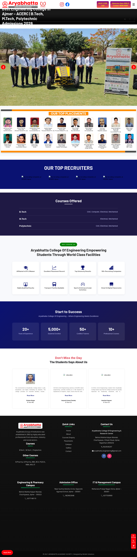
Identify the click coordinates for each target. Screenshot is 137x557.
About (68, 434)
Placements (68, 441)
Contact (69, 451)
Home (68, 431)
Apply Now (7, 552)
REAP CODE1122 (102, 4)
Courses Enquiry (68, 437)
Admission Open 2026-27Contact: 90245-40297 (120, 4)
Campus (68, 444)
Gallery (68, 448)
